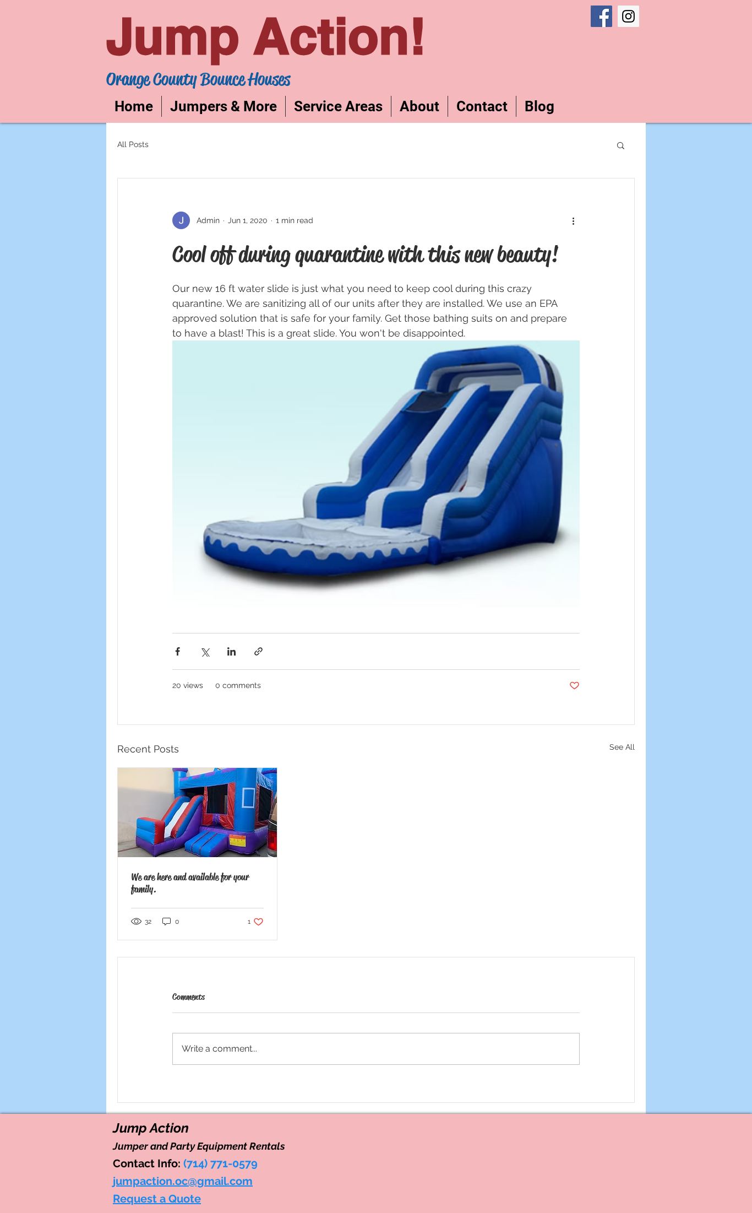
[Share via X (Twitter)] (204, 651)
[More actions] (573, 220)
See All (622, 747)
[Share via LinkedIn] (231, 651)
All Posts (133, 144)
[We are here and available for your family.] (197, 812)
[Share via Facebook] (177, 651)
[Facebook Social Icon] (601, 16)
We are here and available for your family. (190, 883)
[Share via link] (258, 651)
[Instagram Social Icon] (628, 16)
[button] (620, 144)
